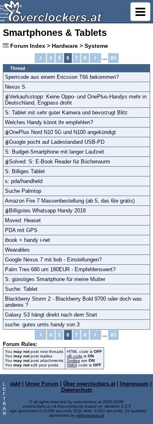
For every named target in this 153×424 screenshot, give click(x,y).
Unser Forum (41, 384)
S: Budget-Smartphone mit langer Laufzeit (54, 152)
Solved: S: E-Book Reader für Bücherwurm (59, 161)
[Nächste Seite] (95, 58)
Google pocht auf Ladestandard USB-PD (56, 142)
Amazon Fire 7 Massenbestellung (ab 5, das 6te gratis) (70, 201)
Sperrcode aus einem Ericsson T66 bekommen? (62, 77)
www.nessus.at (90, 415)
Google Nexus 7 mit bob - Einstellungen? (53, 260)
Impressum (134, 384)
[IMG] (72, 365)
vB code (74, 356)
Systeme (96, 45)
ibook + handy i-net (27, 240)
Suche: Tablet (21, 289)
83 (113, 58)
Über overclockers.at (89, 384)
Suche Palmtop (23, 191)
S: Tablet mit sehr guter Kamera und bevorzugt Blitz (66, 112)
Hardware (65, 45)
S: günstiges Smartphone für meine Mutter (55, 279)
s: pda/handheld (23, 181)
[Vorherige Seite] (40, 58)
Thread (17, 68)
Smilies (73, 360)
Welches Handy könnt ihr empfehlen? (49, 122)
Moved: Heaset (23, 220)
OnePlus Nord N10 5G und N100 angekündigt (62, 132)
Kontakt (10, 384)
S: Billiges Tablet (25, 171)
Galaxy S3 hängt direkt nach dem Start (51, 315)
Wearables (17, 250)
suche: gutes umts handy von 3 (42, 324)
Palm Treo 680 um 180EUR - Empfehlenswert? (60, 269)
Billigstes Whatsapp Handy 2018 (47, 211)
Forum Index (27, 45)
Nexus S (15, 87)
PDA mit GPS (21, 230)
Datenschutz (76, 390)
